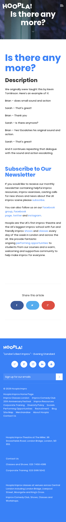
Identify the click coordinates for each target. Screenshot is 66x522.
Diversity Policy (35, 405)
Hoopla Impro (12, 347)
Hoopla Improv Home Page (18, 394)
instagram (34, 215)
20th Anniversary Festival (17, 401)
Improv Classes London (16, 397)
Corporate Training (14, 405)
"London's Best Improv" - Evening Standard (29, 354)
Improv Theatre (23, 437)
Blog (54, 408)
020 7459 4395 (37, 464)
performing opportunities (32, 243)
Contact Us (9, 415)
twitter (17, 215)
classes (43, 231)
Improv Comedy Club (44, 397)
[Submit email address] (59, 376)
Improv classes (23, 485)
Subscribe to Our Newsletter (28, 171)
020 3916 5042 (37, 470)
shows (29, 231)
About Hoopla (41, 412)
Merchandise (23, 412)
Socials (51, 405)
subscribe (38, 200)
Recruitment (42, 408)
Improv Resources (44, 401)
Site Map (8, 412)
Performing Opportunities (17, 408)
